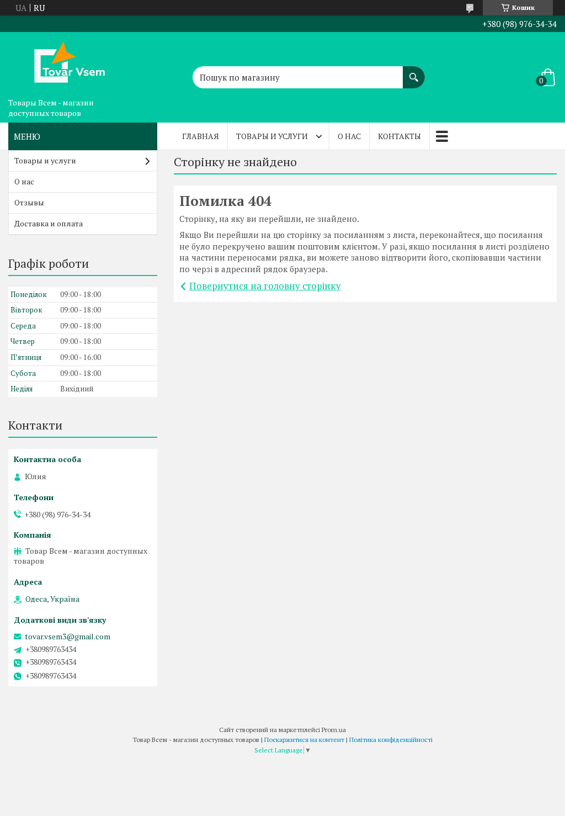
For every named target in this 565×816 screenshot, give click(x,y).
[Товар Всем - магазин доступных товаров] (63, 62)
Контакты (399, 136)
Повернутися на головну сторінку (265, 285)
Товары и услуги (272, 136)
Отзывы (29, 202)
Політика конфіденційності (391, 739)
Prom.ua (334, 729)
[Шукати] (414, 72)
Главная (200, 136)
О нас (349, 136)
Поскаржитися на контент (304, 739)
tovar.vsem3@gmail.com (67, 637)
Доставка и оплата (48, 223)
